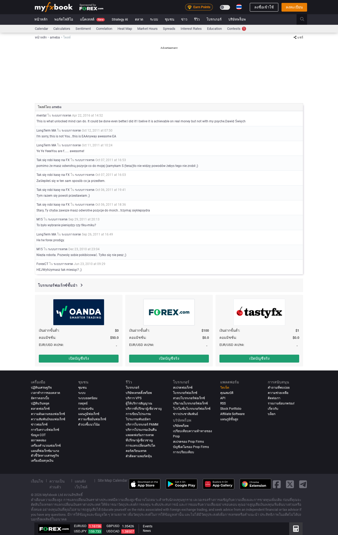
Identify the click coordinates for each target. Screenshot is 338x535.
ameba (57, 107)
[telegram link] (303, 484)
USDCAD (113, 531)
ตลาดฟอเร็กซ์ (40, 409)
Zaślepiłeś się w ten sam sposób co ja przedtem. (70, 181)
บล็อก (271, 414)
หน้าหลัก (41, 19)
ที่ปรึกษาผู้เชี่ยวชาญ (139, 440)
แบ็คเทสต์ (92, 19)
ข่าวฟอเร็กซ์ (39, 424)
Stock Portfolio (230, 409)
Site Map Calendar (113, 480)
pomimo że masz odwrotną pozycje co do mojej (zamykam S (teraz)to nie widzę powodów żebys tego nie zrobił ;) (117, 166)
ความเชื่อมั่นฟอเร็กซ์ (92, 419)
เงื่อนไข (37, 481)
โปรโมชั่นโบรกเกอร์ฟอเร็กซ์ (191, 409)
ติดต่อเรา (274, 398)
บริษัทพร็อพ (237, 19)
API (222, 398)
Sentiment (83, 29)
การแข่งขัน (85, 409)
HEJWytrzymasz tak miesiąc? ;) (59, 270)
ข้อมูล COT (38, 435)
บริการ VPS (134, 398)
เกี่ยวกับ (273, 409)
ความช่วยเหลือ (278, 393)
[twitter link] (290, 484)
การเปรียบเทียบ (183, 452)
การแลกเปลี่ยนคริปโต (140, 445)
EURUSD (80, 526)
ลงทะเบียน (294, 7)
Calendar (41, 29)
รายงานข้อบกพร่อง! (281, 403)
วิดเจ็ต (224, 387)
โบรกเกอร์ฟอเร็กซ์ (185, 393)
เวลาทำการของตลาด (45, 393)
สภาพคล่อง (38, 440)
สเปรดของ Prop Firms (188, 442)
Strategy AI (120, 19)
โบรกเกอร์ (214, 19)
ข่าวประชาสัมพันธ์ (185, 414)
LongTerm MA (46, 130)
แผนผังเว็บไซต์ (81, 484)
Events (147, 526)
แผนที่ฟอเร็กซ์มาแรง (45, 451)
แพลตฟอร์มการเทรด (140, 435)
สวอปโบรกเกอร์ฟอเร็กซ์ (189, 398)
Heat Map (125, 29)
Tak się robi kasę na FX (53, 160)
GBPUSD (113, 526)
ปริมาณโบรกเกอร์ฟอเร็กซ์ (190, 403)
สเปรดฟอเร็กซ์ (183, 387)
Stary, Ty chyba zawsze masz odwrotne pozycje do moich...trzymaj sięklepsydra (93, 210)
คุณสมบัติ (226, 393)
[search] (305, 19)
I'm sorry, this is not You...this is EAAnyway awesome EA (76, 136)
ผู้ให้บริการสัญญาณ (139, 403)
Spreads (169, 29)
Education (214, 29)
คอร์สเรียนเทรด (136, 451)
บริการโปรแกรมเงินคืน (141, 430)
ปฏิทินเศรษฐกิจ (41, 387)
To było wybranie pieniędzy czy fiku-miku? (66, 225)
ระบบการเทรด (61, 115)
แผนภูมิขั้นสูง (229, 419)
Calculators (61, 29)
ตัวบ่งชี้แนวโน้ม (89, 424)
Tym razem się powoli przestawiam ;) (63, 195)
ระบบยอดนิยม (87, 398)
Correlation (104, 29)
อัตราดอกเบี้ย (40, 398)
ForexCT (42, 264)
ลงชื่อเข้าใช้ (264, 7)
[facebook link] (277, 484)
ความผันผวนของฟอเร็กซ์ (48, 414)
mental (41, 115)
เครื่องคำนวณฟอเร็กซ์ (46, 445)
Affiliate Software (232, 414)
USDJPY (80, 531)
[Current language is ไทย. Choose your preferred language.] (238, 7)
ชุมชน (169, 19)
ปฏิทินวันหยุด (40, 403)
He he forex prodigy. (50, 240)
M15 (39, 219)
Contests (236, 29)
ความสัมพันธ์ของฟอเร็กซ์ (48, 419)
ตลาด (139, 19)
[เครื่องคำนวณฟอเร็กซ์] (296, 528)
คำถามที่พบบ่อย (279, 387)
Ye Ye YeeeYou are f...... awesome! (60, 151)
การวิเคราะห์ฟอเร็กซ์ (45, 430)
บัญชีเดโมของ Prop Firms (191, 447)
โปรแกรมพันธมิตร (138, 419)
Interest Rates (191, 29)
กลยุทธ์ (83, 403)
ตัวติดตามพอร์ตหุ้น (139, 456)
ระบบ (154, 19)
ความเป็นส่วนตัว (57, 484)
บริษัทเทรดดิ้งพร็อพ (139, 393)
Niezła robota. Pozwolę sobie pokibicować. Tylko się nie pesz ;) (81, 255)
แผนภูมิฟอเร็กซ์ (88, 414)
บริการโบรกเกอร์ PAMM (142, 424)
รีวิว (197, 19)
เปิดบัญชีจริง (79, 358)
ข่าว (184, 19)
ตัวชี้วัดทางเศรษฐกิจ (45, 455)
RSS (223, 403)
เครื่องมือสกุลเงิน (42, 460)
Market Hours (147, 29)
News (147, 531)
